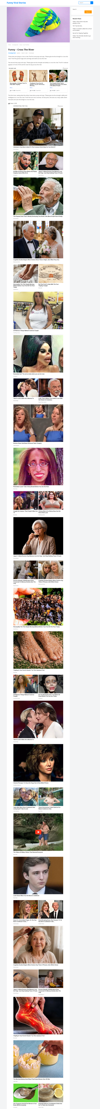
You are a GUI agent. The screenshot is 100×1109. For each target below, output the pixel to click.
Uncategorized (15, 44)
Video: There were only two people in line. (80, 22)
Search (75, 9)
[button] (38, 25)
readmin (18, 53)
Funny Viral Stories (16, 2)
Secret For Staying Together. (80, 33)
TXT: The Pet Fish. (77, 26)
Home (9, 44)
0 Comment (31, 53)
